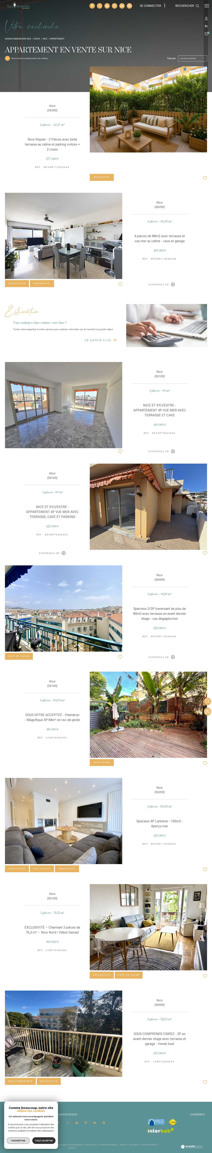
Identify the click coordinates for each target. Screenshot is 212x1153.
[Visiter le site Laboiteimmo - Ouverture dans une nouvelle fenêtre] (192, 1147)
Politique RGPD (149, 1144)
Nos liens (134, 1144)
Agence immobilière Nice (18, 38)
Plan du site (91, 1144)
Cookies (72, 1148)
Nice (45, 38)
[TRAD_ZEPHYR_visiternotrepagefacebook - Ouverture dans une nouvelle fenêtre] (92, 6)
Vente (37, 38)
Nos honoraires (75, 1144)
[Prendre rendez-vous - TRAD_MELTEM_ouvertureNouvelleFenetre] (207, 696)
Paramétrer (18, 1140)
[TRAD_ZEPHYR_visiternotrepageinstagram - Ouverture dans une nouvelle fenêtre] (114, 5)
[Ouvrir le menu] (206, 6)
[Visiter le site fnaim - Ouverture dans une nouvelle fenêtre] (172, 1122)
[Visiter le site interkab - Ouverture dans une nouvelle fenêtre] (161, 1130)
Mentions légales (109, 1144)
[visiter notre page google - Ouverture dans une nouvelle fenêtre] (129, 6)
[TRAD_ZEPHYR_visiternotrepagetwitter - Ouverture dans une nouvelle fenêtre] (99, 6)
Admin (123, 1144)
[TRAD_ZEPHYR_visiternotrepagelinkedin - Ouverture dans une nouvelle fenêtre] (122, 5)
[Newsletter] (207, 712)
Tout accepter (44, 1140)
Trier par (171, 58)
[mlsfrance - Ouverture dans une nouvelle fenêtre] (156, 1122)
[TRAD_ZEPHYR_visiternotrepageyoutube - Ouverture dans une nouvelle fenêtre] (107, 6)
